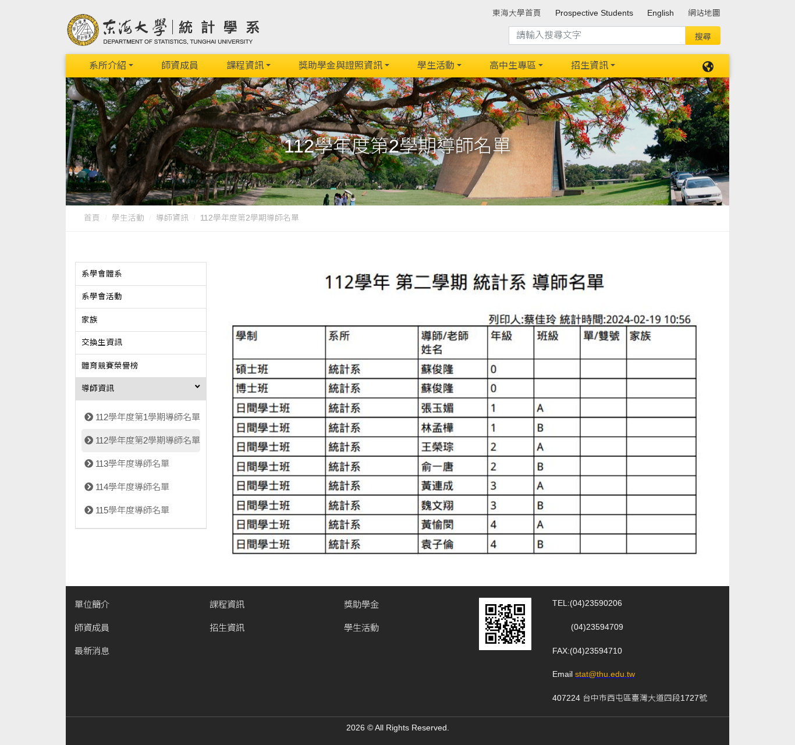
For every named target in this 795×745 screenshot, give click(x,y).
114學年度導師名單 (132, 487)
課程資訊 (245, 65)
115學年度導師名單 (132, 510)
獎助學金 (361, 604)
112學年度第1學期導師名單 (147, 417)
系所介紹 (107, 65)
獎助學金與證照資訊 (340, 65)
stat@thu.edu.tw (605, 674)
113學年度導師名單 (132, 464)
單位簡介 (91, 604)
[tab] (141, 274)
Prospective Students (594, 13)
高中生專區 (512, 65)
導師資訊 (172, 218)
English (660, 13)
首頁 (92, 218)
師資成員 (179, 65)
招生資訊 (589, 65)
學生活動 (436, 65)
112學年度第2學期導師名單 (147, 440)
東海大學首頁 (516, 13)
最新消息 (91, 651)
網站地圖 (704, 13)
